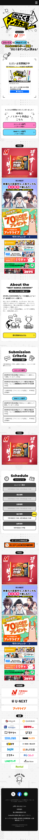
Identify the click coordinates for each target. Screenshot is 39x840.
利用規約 (19, 809)
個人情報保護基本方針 (19, 812)
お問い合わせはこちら (19, 806)
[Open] (36, 2)
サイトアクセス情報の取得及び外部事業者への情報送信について (19, 819)
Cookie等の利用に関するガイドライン (19, 815)
